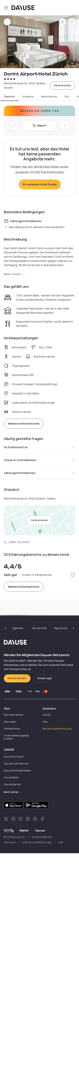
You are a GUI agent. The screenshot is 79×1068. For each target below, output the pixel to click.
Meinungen (10, 721)
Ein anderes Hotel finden (39, 184)
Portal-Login (45, 678)
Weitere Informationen (24, 424)
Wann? (41, 126)
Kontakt (47, 714)
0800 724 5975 (19, 542)
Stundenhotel (39, 628)
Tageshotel (17, 628)
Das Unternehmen (14, 714)
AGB (60, 842)
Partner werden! (17, 678)
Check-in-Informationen (20, 460)
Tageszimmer (60, 628)
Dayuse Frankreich (14, 756)
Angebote (28, 96)
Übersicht (9, 96)
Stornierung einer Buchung (57, 728)
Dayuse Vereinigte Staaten (17, 770)
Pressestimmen (12, 728)
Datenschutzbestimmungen (37, 842)
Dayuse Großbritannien (16, 763)
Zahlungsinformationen (19, 473)
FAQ (66, 96)
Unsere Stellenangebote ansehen (16, 737)
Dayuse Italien (11, 777)
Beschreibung (49, 96)
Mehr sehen (12, 274)
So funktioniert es (16, 447)
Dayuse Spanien (12, 784)
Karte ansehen (62, 85)
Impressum (10, 842)
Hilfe (45, 721)
